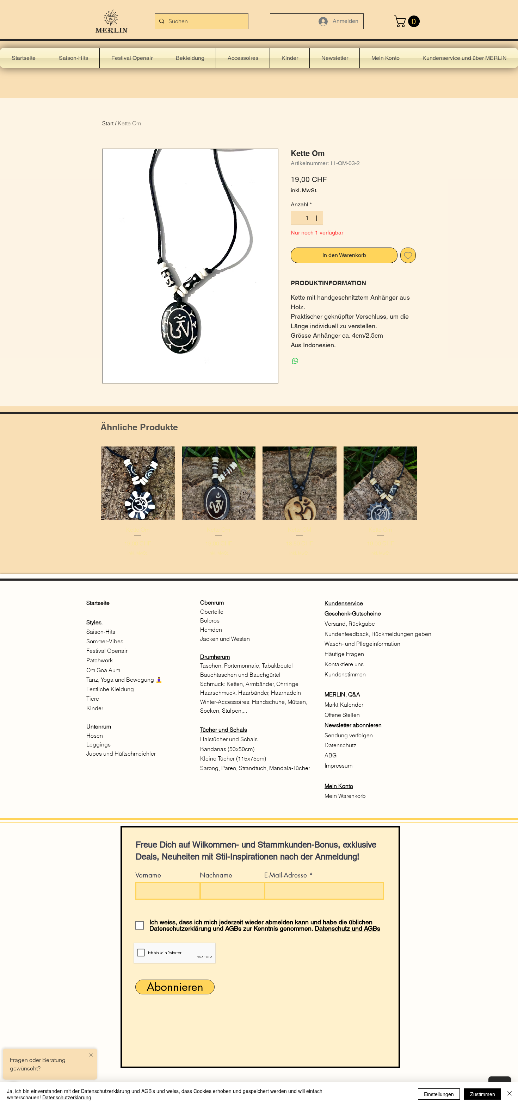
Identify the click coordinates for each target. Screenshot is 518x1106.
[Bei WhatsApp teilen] (295, 361)
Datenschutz (340, 745)
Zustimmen (482, 1094)
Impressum (338, 765)
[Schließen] (509, 1094)
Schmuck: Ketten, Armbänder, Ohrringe (249, 683)
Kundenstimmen (345, 674)
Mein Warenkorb (345, 795)
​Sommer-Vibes (104, 641)
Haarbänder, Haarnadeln (269, 692)
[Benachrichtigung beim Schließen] (91, 1055)
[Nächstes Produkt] (427, 483)
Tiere (92, 698)
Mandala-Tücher (289, 767)
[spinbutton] (307, 218)
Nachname (216, 875)
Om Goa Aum (103, 670)
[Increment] (317, 218)
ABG (331, 755)
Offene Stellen (342, 714)
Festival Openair (107, 650)
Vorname (148, 875)
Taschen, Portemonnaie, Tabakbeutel (246, 665)
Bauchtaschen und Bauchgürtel (240, 674)
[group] (259, 501)
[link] (408, 21)
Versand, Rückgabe (350, 623)
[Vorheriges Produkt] (90, 483)
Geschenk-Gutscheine (353, 613)
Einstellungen (439, 1094)
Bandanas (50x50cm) (227, 748)
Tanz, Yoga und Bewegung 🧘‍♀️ (125, 679)
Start (107, 123)
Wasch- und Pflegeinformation (362, 643)
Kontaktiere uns (345, 664)
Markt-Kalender (345, 704)
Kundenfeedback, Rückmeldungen (369, 633)
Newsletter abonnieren (353, 725)
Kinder (94, 708)
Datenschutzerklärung (66, 1097)
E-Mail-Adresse (285, 875)
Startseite (98, 602)
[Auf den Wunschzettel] (408, 255)
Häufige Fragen (344, 653)
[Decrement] (297, 218)
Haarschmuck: (219, 692)
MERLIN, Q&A (342, 694)
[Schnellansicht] (138, 483)
